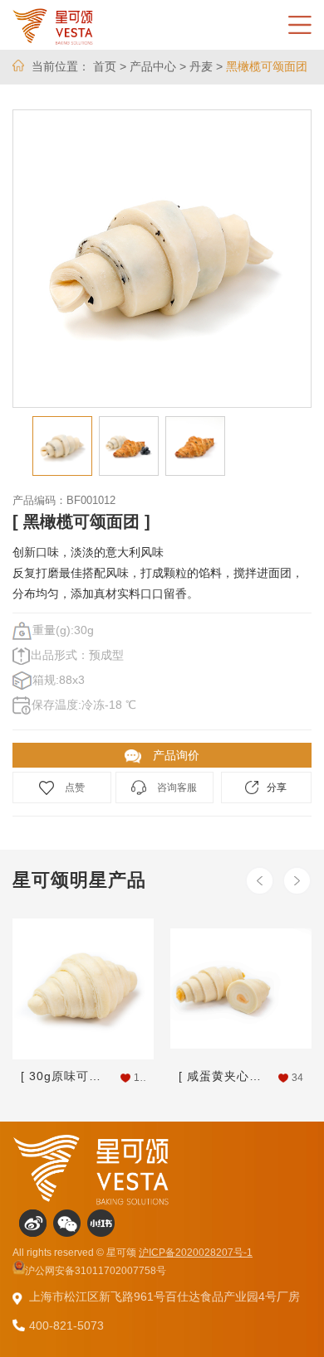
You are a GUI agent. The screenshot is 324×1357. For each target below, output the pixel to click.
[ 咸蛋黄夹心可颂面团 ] (222, 1076)
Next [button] (297, 880)
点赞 (73, 787)
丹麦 (201, 66)
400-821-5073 (66, 1325)
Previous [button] (259, 880)
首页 (104, 66)
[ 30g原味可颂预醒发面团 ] (64, 1076)
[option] (162, 258)
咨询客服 (176, 787)
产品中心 (153, 66)
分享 (277, 787)
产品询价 (174, 755)
